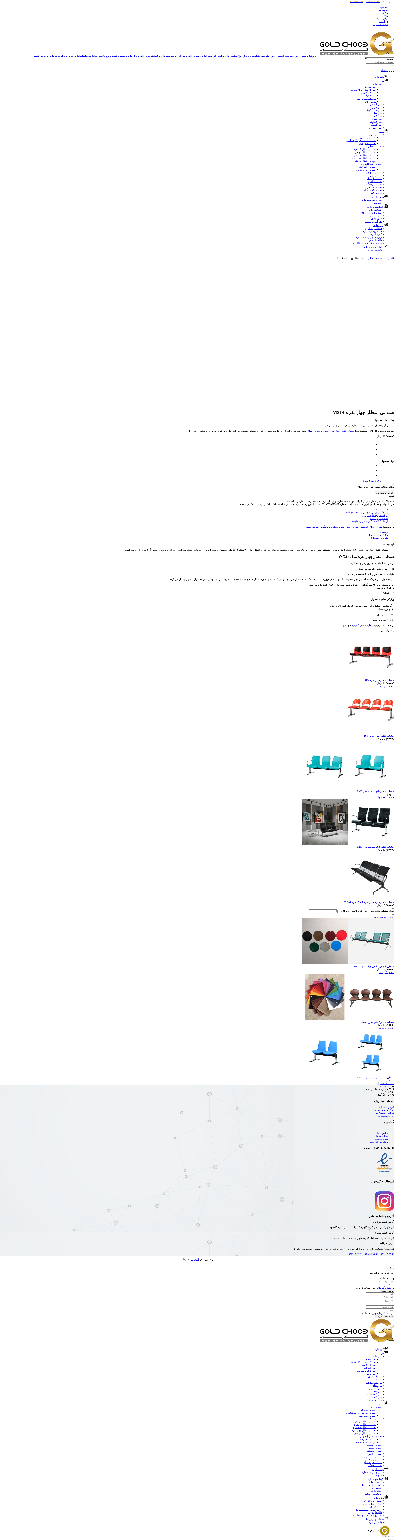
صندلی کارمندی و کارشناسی (361, 140)
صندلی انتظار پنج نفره (364, 161)
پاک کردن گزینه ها (371, 481)
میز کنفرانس (369, 95)
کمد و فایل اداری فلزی (370, 212)
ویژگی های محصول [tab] (378, 535)
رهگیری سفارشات (384, 1110)
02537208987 (387, 1254)
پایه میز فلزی (375, 250)
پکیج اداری (379, 77)
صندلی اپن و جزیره (366, 169)
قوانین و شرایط (386, 1107)
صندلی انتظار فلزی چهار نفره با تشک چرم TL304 (369, 902)
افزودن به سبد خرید (384, 493)
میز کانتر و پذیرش (366, 98)
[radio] (368, 444)
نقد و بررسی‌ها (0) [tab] (379, 538)
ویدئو (385, 15)
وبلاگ (385, 12)
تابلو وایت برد (375, 240)
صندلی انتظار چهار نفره (364, 158)
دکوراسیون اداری (375, 207)
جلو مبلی (377, 203)
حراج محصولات (386, 1116)
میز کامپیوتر (375, 116)
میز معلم (377, 113)
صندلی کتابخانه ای (372, 190)
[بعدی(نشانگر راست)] (389, 1539)
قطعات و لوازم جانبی (373, 247)
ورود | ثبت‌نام (387, 70)
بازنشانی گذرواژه (385, 1287)
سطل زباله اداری (373, 228)
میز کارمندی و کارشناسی (363, 89)
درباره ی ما (382, 1136)
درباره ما (383, 21)
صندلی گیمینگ (374, 178)
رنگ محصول (387, 461)
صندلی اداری (375, 134)
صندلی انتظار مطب (349, 526)
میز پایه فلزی (375, 104)
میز (382, 81)
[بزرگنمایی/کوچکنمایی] (393, 1536)
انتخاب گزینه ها (386, 686)
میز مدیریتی (369, 86)
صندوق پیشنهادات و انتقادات (367, 243)
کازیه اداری (376, 234)
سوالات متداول (380, 24)
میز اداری (377, 84)
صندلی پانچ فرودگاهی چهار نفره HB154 (374, 966)
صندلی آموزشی (374, 172)
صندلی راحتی (375, 181)
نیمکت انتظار (312, 526)
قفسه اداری (376, 215)
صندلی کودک (375, 193)
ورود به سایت (387, 1291)
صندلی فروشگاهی (328, 526)
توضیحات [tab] (383, 532)
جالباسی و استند (373, 221)
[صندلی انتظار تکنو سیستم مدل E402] (348, 1074)
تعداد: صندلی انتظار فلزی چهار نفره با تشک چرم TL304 (366, 911)
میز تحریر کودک (374, 110)
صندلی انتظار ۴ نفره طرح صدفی (377, 1022)
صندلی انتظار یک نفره (365, 149)
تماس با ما (382, 18)
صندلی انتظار (375, 146)
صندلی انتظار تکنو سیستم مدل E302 (375, 791)
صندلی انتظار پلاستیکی (371, 526)
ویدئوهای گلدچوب (379, 1142)
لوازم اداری (378, 225)
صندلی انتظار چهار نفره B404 (379, 735)
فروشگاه (383, 9)
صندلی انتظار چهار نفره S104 (379, 680)
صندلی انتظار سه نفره (364, 155)
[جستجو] (393, 65)
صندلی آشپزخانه (367, 166)
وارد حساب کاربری (361, 625)
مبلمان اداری (377, 197)
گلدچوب (384, 7)
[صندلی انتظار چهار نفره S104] (371, 677)
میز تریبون (370, 101)
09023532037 (371, 1254)
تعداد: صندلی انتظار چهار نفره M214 (376, 486)
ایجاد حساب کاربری (384, 1316)
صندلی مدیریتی (368, 137)
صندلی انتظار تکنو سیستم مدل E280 (375, 846)
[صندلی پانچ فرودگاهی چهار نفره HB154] (348, 963)
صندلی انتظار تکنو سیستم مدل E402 (375, 1077)
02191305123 (355, 1254)
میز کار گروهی (368, 92)
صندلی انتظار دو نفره (365, 152)
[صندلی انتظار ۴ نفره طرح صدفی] (348, 1019)
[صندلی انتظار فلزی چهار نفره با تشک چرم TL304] (371, 899)
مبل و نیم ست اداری (371, 200)
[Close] (393, 1265)
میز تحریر (377, 107)
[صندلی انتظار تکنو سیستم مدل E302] (348, 788)
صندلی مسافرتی (373, 187)
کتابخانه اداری (375, 209)
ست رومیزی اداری (372, 231)
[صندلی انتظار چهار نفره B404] (371, 733)
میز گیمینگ (376, 124)
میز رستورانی (375, 127)
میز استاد (377, 119)
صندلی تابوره (375, 175)
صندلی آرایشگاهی (373, 184)
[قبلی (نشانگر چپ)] (393, 1539)
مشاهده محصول (385, 797)
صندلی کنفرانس (367, 143)
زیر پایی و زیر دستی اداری (369, 237)
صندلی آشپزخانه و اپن (371, 164)
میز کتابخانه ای (374, 122)
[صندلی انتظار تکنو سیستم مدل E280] (348, 844)
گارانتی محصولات (385, 1113)
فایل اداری (376, 218)
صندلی (381, 131)
